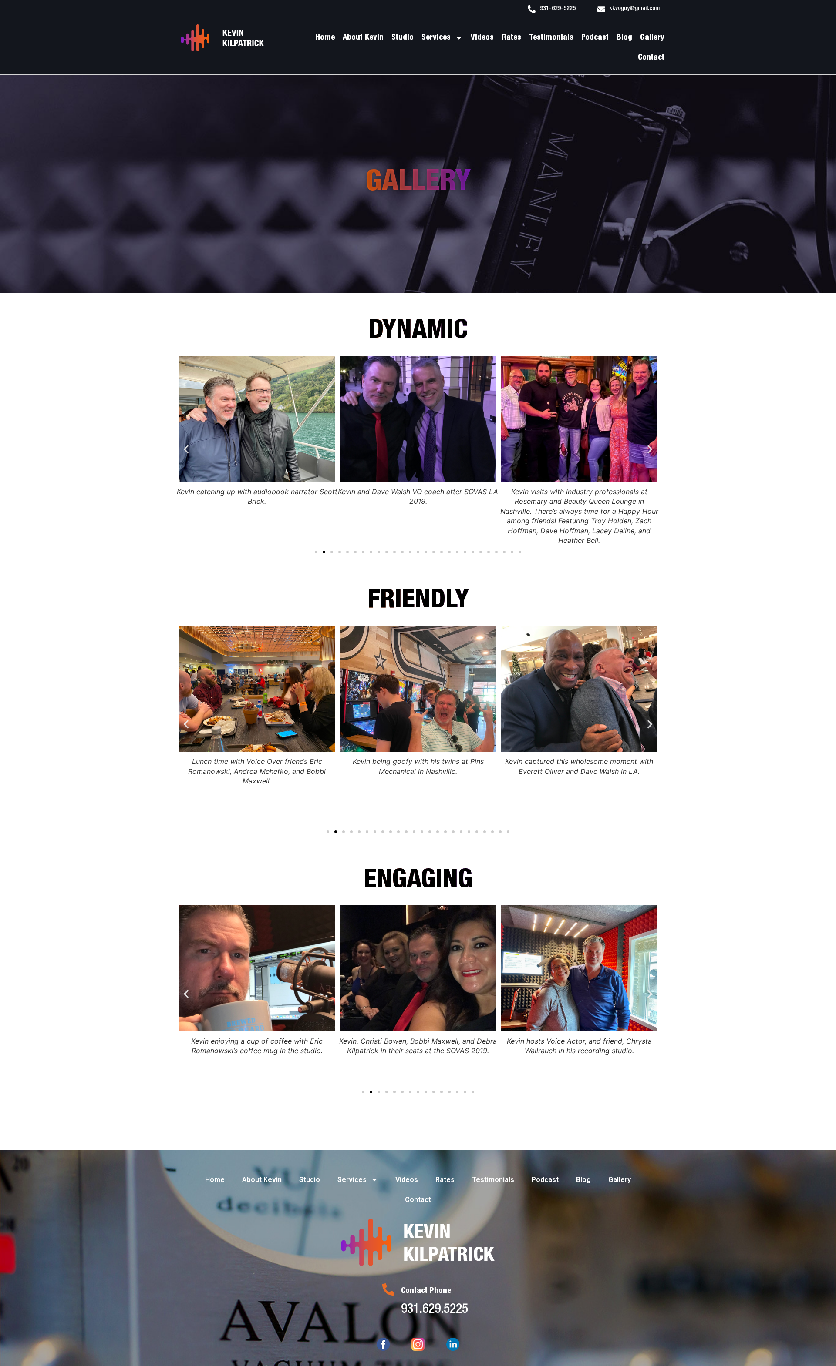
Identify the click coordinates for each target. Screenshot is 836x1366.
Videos (482, 38)
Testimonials (551, 38)
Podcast (595, 38)
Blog (624, 38)
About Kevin (363, 38)
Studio (402, 38)
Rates (511, 38)
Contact (651, 58)
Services (436, 38)
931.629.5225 (434, 1310)
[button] (186, 449)
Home (325, 38)
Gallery (652, 38)
